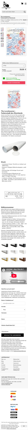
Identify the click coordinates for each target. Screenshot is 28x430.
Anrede (3, 306)
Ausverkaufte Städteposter (16, 369)
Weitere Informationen (11, 428)
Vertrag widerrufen (5, 384)
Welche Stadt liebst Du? (8, 325)
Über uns (3, 359)
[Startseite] (5, 5)
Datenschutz (16, 359)
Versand (3, 367)
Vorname (3, 313)
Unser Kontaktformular (6, 383)
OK (24, 426)
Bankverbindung (17, 365)
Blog (2, 361)
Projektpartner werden (4, 369)
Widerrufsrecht (16, 361)
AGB (2, 363)
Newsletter (15, 367)
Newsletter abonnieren (12, 335)
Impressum (16, 363)
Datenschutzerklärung (19, 351)
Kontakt (3, 365)
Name (3, 319)
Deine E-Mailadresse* (7, 300)
